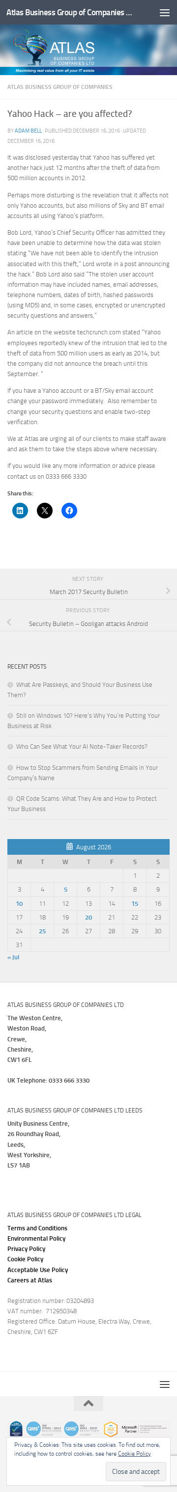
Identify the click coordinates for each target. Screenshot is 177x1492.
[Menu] (164, 12)
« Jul (13, 957)
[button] (37, 1270)
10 (19, 903)
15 (134, 903)
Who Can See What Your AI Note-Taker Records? (82, 746)
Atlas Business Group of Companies (60, 86)
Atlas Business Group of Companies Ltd (70, 12)
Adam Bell (28, 130)
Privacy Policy (26, 1248)
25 (42, 931)
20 (88, 917)
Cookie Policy (25, 1259)
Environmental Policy (36, 1238)
